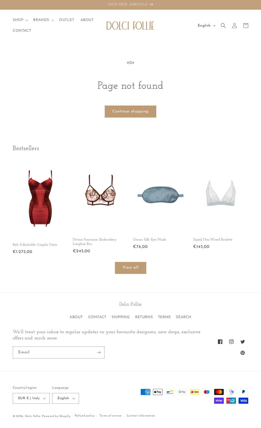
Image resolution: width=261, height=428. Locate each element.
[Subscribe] (98, 352)
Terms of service (110, 415)
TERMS (164, 317)
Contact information (141, 415)
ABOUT (76, 317)
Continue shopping (130, 111)
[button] (20, 20)
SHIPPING (121, 317)
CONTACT (97, 317)
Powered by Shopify (56, 416)
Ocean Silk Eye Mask (149, 239)
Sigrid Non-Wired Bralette (213, 239)
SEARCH (183, 317)
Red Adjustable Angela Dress (35, 244)
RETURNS (144, 317)
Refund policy (85, 415)
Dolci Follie (33, 416)
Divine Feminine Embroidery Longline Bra (95, 242)
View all (131, 268)
